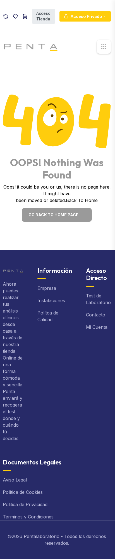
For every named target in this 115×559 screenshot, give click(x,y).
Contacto (95, 315)
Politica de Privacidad (25, 504)
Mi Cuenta (96, 327)
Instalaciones (51, 300)
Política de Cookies (23, 492)
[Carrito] (25, 16)
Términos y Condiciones (28, 517)
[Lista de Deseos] (15, 16)
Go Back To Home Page (53, 214)
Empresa (46, 288)
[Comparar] (5, 16)
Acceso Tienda (43, 16)
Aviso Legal (15, 480)
